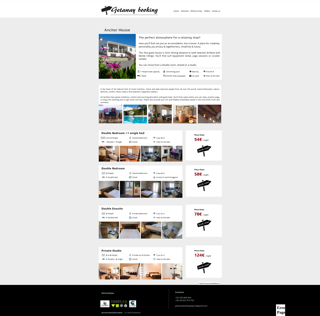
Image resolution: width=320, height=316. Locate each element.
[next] (216, 116)
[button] (109, 230)
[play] (216, 121)
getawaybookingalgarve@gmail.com (191, 306)
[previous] (104, 116)
